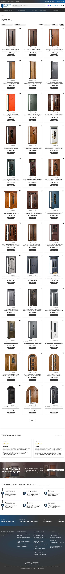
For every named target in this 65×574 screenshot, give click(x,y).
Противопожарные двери (39, 10)
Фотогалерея (55, 10)
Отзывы (22, 1)
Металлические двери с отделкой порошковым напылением (56, 539)
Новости (17, 1)
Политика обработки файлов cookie (32, 563)
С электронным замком (39, 548)
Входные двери (22, 10)
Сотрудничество (10, 1)
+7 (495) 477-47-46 (47, 521)
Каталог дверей (8, 10)
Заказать (11, 55)
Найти (61, 24)
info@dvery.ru (60, 521)
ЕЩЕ (32, 420)
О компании (3, 1)
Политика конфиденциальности (32, 562)
